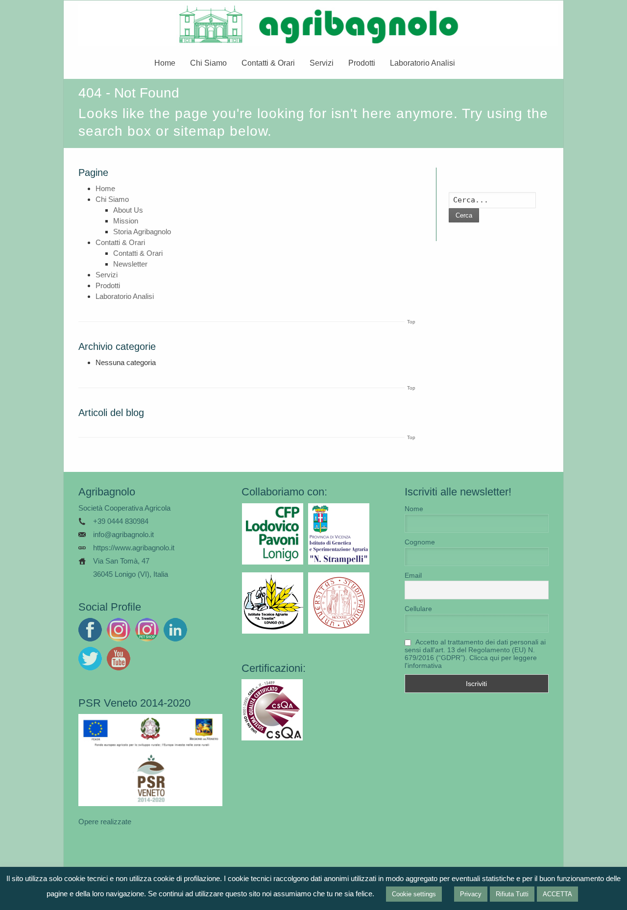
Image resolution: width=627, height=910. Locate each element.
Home (164, 63)
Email (413, 575)
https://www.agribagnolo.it (133, 547)
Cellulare (418, 609)
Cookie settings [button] (414, 894)
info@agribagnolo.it (123, 534)
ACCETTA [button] (557, 894)
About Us (128, 210)
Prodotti (361, 63)
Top (411, 321)
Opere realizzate (104, 821)
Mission (125, 221)
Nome (414, 509)
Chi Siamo (208, 63)
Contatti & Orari (268, 63)
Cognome (420, 542)
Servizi (322, 63)
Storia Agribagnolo (142, 231)
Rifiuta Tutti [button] (512, 894)
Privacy (471, 894)
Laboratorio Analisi (422, 63)
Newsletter (130, 264)
